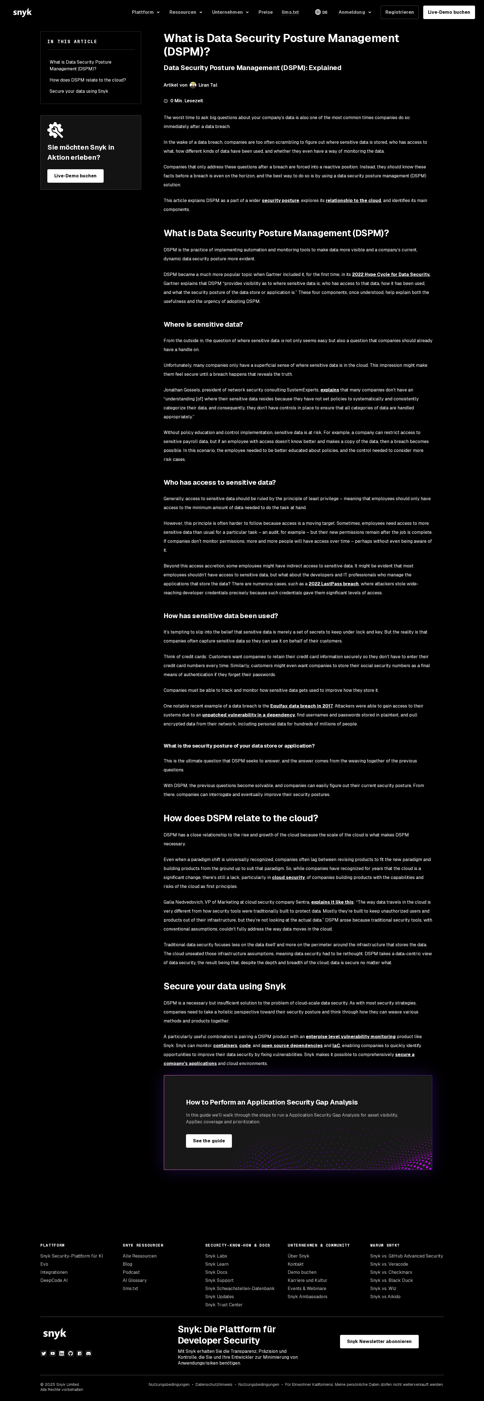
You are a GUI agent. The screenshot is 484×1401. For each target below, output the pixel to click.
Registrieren (399, 12)
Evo (44, 1264)
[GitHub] (70, 1353)
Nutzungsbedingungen (169, 1384)
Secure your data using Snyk (79, 91)
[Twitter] (43, 1353)
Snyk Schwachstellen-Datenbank (240, 1288)
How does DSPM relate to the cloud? (88, 80)
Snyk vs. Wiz (383, 1288)
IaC (336, 1046)
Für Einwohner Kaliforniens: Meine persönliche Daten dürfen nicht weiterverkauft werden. (364, 1384)
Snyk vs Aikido (385, 1297)
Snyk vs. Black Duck (391, 1280)
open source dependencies (292, 1046)
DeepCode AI (54, 1280)
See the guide (209, 1141)
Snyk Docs (216, 1272)
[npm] (79, 1353)
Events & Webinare (307, 1288)
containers (225, 1046)
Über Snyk (299, 1256)
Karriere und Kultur (307, 1280)
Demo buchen (302, 1272)
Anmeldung (352, 12)
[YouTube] (52, 1353)
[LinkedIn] (61, 1353)
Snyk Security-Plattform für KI (71, 1256)
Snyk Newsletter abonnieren (379, 1341)
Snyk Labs (216, 1256)
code (245, 1046)
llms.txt (130, 1288)
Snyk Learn (217, 1264)
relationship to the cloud (353, 200)
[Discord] (88, 1353)
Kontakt (296, 1264)
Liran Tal (208, 85)
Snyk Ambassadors (307, 1297)
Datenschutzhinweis (214, 1384)
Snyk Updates (219, 1297)
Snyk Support (219, 1280)
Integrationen (54, 1272)
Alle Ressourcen (140, 1256)
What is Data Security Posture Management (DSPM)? (80, 65)
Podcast (131, 1272)
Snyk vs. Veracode (389, 1264)
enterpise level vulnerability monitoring (351, 1037)
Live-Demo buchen (449, 12)
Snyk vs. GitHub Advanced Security (406, 1256)
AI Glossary (135, 1280)
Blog (127, 1264)
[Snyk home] (22, 12)
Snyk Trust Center (224, 1305)
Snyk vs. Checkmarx (391, 1272)
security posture (280, 200)
